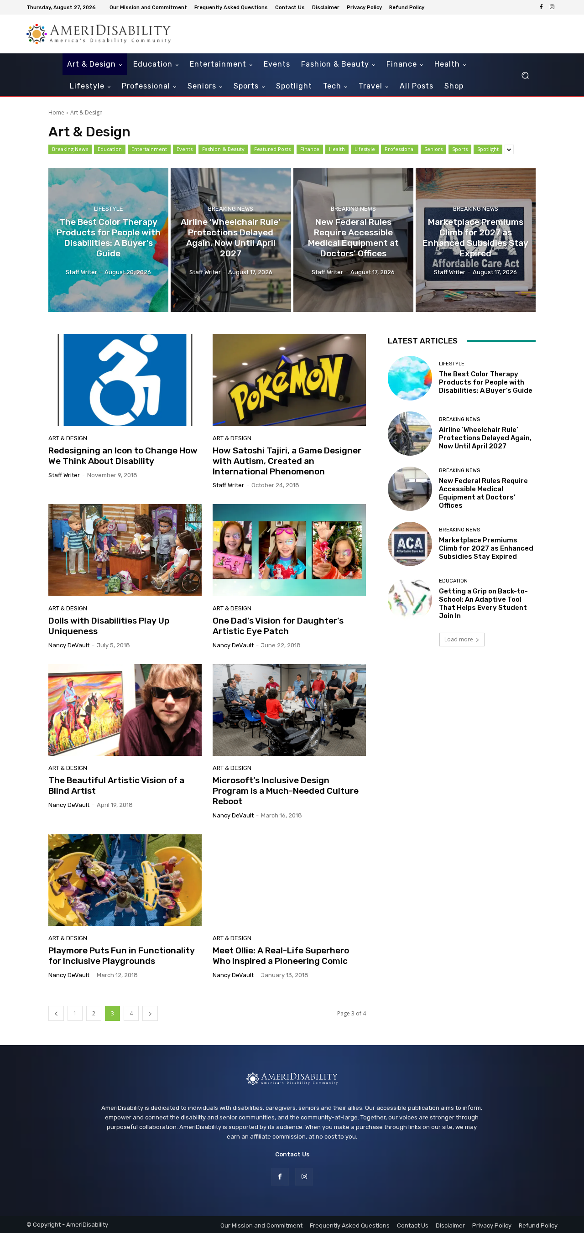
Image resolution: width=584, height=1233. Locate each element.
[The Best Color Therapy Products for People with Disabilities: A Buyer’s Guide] (108, 240)
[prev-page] (56, 1013)
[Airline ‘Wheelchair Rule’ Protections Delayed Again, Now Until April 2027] (231, 240)
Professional (400, 149)
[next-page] (150, 1013)
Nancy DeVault (68, 645)
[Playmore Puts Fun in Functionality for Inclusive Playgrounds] (125, 880)
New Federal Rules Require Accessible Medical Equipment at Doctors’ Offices (483, 493)
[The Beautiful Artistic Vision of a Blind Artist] (125, 710)
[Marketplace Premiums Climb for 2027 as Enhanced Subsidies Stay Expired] (476, 240)
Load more (458, 639)
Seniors (433, 149)
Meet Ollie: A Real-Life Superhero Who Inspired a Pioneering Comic (281, 955)
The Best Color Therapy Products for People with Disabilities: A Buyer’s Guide (485, 382)
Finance (309, 149)
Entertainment (149, 149)
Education (110, 149)
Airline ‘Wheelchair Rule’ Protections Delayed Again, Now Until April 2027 (485, 438)
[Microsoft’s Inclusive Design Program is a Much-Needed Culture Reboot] (289, 710)
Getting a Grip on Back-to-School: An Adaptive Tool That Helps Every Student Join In (483, 603)
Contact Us (292, 1154)
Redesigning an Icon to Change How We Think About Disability (123, 455)
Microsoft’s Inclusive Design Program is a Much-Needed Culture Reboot (286, 790)
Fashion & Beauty (223, 149)
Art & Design (67, 438)
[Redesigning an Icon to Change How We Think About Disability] (125, 380)
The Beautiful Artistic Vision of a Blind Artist (116, 785)
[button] (525, 75)
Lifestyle (365, 149)
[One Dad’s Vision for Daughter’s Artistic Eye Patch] (289, 550)
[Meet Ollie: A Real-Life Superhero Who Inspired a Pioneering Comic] (289, 880)
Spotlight (488, 149)
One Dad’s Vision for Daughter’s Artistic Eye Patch (278, 625)
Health (337, 149)
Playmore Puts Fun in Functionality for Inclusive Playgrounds (121, 955)
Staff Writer (64, 475)
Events (185, 149)
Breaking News (70, 149)
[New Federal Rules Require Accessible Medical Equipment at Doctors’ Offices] (353, 240)
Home (56, 112)
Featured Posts (272, 149)
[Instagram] (552, 7)
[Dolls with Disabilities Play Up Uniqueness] (125, 550)
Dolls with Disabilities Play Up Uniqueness (108, 625)
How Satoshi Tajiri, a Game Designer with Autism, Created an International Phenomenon (287, 461)
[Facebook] (541, 7)
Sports (460, 149)
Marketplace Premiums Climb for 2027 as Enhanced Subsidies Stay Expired (486, 548)
